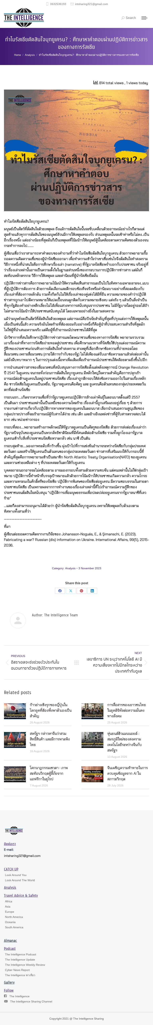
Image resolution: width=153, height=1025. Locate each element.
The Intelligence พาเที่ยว (20, 975)
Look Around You (15, 875)
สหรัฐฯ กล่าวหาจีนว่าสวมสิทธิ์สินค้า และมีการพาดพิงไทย (50, 739)
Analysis (70, 568)
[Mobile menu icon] (144, 18)
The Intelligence (19, 996)
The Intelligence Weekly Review (25, 964)
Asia (7, 906)
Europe (9, 911)
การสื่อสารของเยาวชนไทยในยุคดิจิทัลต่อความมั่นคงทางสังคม (126, 710)
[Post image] (15, 711)
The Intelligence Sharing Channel (31, 1001)
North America (14, 916)
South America (14, 927)
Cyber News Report (17, 970)
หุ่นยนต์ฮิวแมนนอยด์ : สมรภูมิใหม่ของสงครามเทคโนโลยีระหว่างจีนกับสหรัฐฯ (124, 742)
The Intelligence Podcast (20, 954)
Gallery (9, 983)
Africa (8, 901)
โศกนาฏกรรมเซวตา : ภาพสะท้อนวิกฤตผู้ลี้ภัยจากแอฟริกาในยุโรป (49, 773)
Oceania (10, 922)
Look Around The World (20, 880)
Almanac (10, 941)
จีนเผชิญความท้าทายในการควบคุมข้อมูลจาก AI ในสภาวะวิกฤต (127, 773)
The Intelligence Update (20, 959)
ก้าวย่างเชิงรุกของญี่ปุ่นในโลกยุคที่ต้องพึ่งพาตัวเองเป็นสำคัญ (51, 710)
